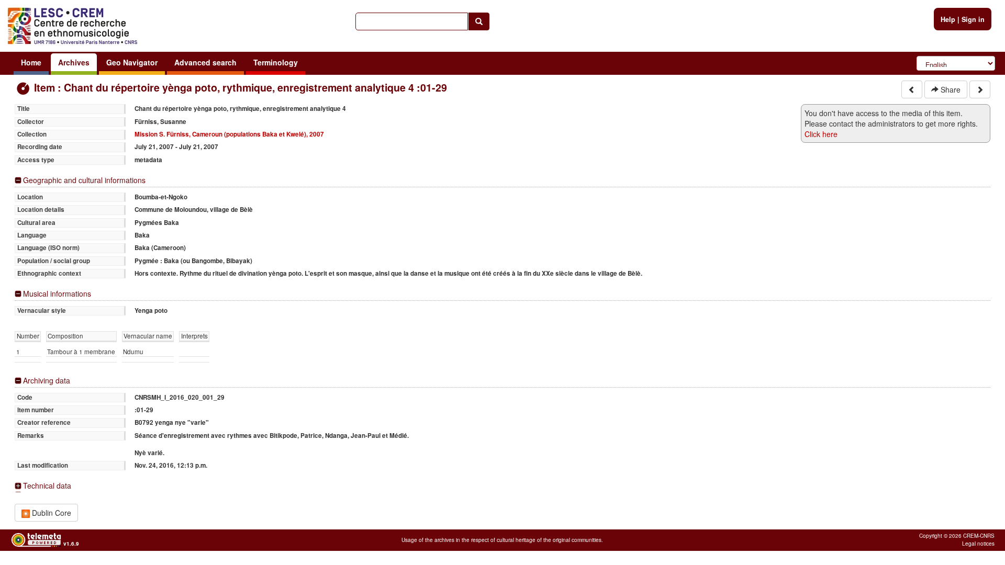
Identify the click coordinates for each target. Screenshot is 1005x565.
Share (950, 89)
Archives (74, 62)
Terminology (275, 62)
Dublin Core (50, 512)
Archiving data (46, 381)
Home (31, 62)
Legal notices (978, 543)
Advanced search (205, 62)
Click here (821, 134)
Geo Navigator (132, 62)
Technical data (47, 486)
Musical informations (57, 294)
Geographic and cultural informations (84, 180)
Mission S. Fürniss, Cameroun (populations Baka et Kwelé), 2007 (229, 134)
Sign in (973, 19)
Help (948, 19)
